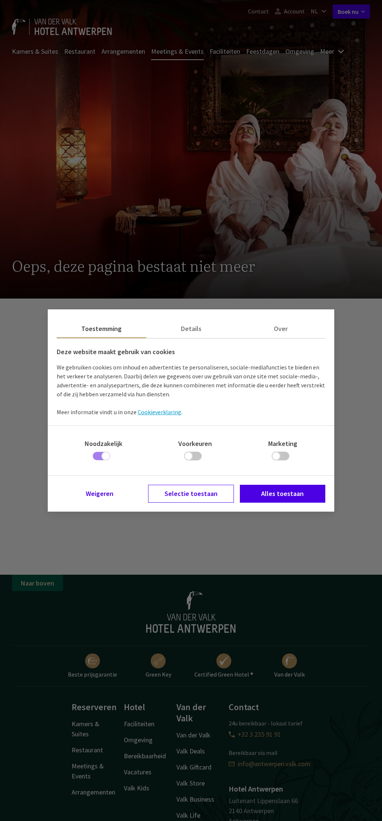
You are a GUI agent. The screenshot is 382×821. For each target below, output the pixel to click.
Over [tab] (281, 328)
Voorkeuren (195, 443)
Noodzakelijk (103, 443)
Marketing (282, 443)
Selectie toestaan (191, 493)
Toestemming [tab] (101, 328)
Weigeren (99, 493)
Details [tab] (191, 328)
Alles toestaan (282, 493)
